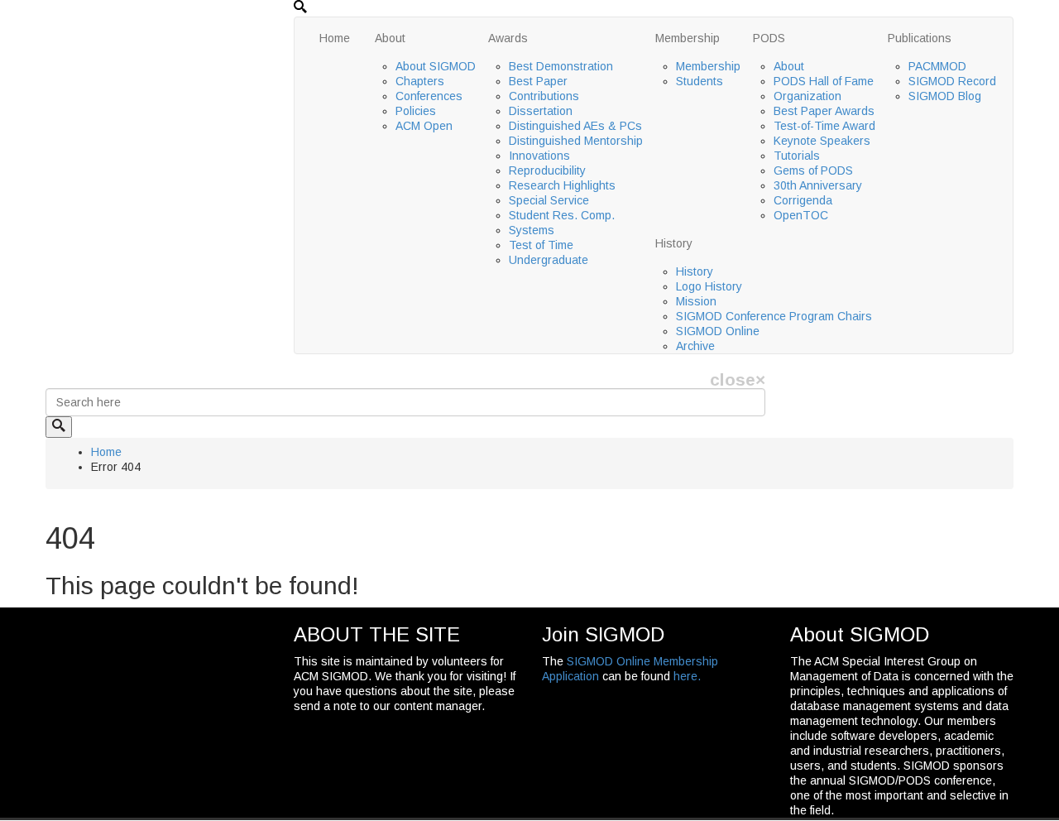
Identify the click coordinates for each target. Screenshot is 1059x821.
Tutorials (797, 155)
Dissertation (541, 111)
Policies (415, 111)
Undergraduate (548, 259)
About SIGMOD (435, 66)
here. (687, 676)
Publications (919, 38)
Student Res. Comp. (562, 215)
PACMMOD (937, 66)
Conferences (428, 96)
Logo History (709, 286)
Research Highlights (562, 185)
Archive (695, 346)
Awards (508, 38)
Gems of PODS (813, 170)
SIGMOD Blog (944, 96)
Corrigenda (803, 200)
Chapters (419, 81)
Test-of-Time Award (824, 125)
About (390, 38)
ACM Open (424, 125)
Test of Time (541, 245)
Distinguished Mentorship (576, 140)
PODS (769, 38)
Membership (687, 38)
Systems (531, 230)
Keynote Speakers (822, 140)
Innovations (539, 155)
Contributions (544, 96)
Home (334, 38)
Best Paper (538, 81)
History (673, 243)
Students (699, 81)
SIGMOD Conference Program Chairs (774, 316)
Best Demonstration (561, 66)
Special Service (549, 200)
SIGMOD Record (952, 81)
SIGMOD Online (718, 331)
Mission (696, 301)
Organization (807, 96)
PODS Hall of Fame (824, 81)
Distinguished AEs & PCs (575, 125)
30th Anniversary (818, 185)
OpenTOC (801, 215)
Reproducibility (547, 170)
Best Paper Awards (824, 111)
